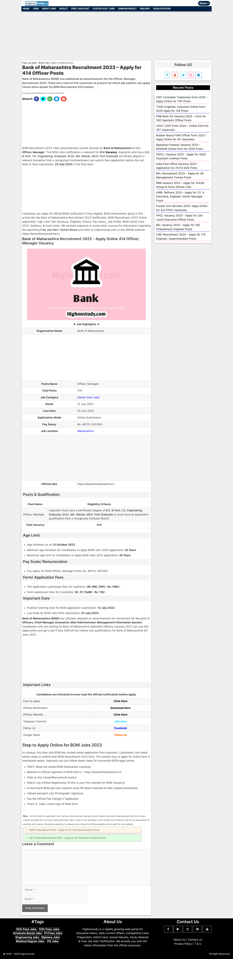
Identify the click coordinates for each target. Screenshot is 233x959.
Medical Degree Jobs (30, 941)
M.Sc (71, 156)
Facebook (120, 728)
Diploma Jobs (51, 937)
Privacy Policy (183, 943)
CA (34, 156)
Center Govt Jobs (104, 8)
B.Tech (26, 156)
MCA (95, 156)
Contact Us (195, 939)
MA (78, 156)
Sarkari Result (127, 8)
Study (37, 3)
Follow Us (120, 735)
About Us (179, 939)
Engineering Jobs (28, 937)
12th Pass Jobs (49, 929)
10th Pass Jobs (26, 929)
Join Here (120, 721)
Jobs (36, 8)
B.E (147, 152)
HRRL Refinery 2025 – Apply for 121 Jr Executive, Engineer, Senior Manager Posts (180, 196)
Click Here (120, 701)
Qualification (162, 8)
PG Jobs (52, 941)
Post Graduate (109, 156)
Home (26, 8)
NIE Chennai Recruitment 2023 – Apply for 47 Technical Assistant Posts (67, 837)
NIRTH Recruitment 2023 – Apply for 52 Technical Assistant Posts (64, 830)
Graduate (60, 156)
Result (63, 8)
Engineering (45, 156)
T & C (197, 943)
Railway (145, 8)
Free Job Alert (80, 8)
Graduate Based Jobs (27, 933)
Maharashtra (85, 431)
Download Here (120, 708)
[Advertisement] (116, 34)
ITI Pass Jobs (53, 933)
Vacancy (111, 152)
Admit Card (49, 8)
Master (86, 156)
